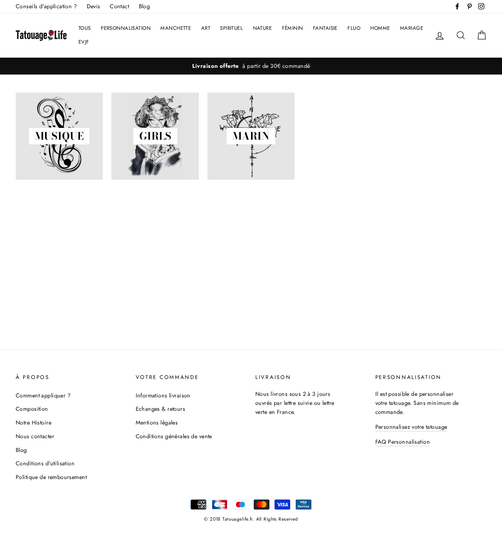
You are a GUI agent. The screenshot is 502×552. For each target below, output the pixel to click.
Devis (93, 6)
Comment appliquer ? (43, 395)
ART (205, 28)
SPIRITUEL (231, 28)
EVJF (83, 42)
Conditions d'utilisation (45, 463)
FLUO (353, 28)
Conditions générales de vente (174, 436)
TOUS (84, 28)
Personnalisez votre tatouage (411, 427)
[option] (251, 66)
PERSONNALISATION (126, 28)
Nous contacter (35, 436)
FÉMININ (292, 28)
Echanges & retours (161, 409)
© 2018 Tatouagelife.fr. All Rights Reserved (251, 519)
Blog (144, 6)
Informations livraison (163, 395)
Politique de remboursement (51, 477)
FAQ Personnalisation (402, 442)
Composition (32, 409)
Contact (119, 6)
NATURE (262, 28)
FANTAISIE (325, 28)
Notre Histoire (33, 422)
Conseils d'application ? (46, 6)
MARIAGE (411, 28)
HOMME (380, 28)
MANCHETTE (175, 28)
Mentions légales (157, 422)
